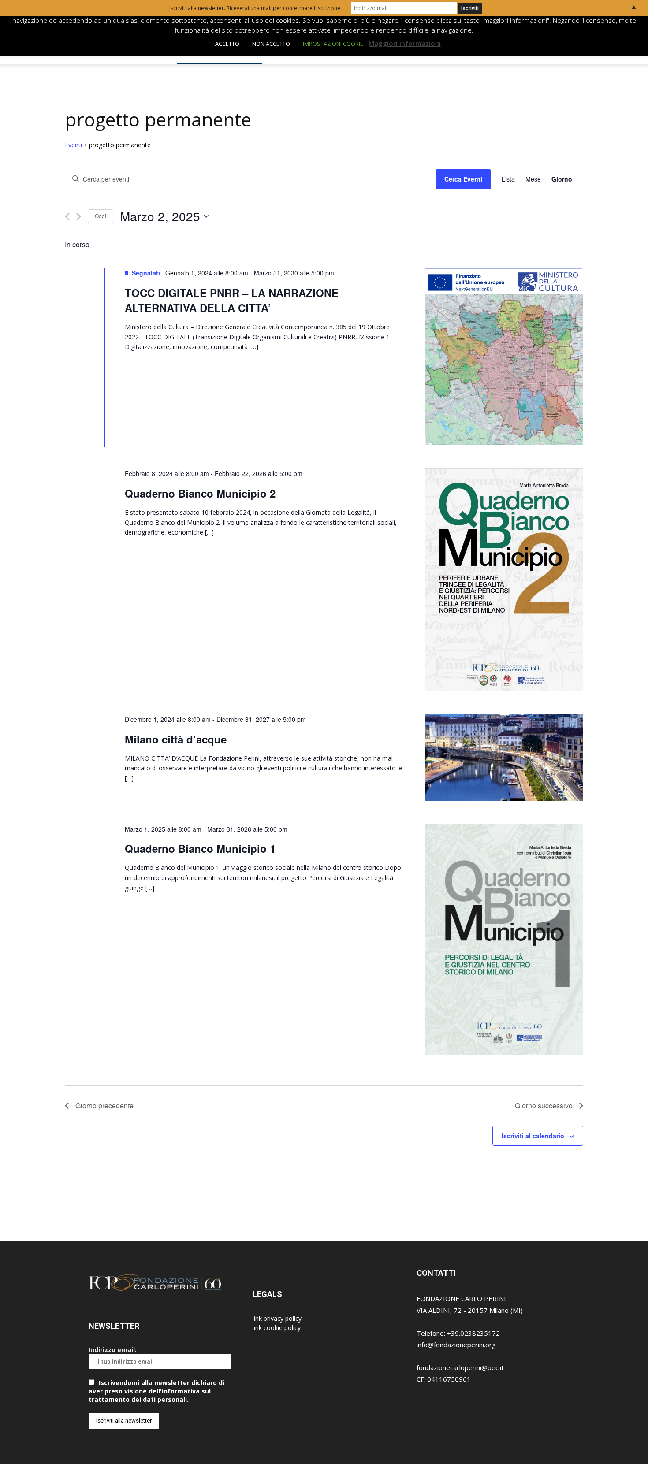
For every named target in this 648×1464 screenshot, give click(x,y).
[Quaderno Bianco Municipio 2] (504, 580)
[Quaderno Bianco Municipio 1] (504, 940)
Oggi (100, 215)
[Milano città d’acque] (504, 758)
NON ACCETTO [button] (271, 44)
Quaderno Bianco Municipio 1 (200, 848)
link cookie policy (277, 1327)
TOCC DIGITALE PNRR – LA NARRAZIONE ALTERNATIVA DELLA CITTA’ (232, 300)
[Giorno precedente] (67, 216)
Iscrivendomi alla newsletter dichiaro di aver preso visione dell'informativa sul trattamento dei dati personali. (156, 1391)
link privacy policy (277, 1318)
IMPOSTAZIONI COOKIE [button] (333, 44)
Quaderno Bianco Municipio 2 (200, 493)
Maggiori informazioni (405, 43)
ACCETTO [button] (227, 44)
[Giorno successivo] (78, 216)
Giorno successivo (544, 1105)
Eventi (73, 145)
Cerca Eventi (463, 179)
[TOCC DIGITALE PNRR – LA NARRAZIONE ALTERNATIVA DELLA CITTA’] (504, 357)
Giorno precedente (104, 1105)
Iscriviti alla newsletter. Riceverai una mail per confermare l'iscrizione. (255, 8)
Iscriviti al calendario (533, 1135)
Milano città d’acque (176, 739)
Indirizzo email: (113, 1349)
